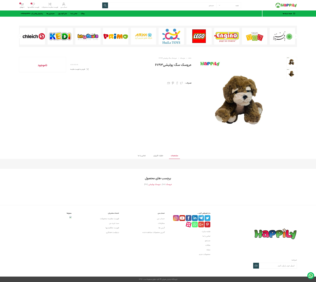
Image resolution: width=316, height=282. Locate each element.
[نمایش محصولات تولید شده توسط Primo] (143, 36)
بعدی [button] (20, 36)
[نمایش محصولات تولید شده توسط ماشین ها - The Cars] (32, 36)
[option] (282, 36)
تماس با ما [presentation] (142, 155)
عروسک (169, 184)
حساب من (63, 7)
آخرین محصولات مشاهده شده (153, 232)
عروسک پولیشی (154, 184)
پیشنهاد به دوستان (168, 83)
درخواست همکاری (112, 232)
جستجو (105, 5)
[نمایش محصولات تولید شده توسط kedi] (88, 36)
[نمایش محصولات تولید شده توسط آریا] (171, 36)
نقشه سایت (206, 231)
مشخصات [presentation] (174, 155)
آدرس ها (161, 228)
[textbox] (162, 5)
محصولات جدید (204, 254)
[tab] (174, 156)
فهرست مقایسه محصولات (50, 7)
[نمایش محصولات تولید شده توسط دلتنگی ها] (115, 36)
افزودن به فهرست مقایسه (77, 69)
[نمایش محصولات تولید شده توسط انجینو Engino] (254, 36)
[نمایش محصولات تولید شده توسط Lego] (226, 36)
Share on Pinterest (173, 83)
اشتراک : (188, 83)
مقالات (207, 245)
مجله (208, 250)
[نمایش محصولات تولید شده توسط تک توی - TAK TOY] (282, 36)
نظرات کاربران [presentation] (158, 155)
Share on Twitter (181, 83)
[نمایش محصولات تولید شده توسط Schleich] (60, 36)
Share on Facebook (177, 83)
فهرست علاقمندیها (112, 228)
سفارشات (161, 223)
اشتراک (256, 266)
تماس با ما (206, 236)
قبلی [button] (295, 36)
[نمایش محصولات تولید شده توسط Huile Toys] (199, 36)
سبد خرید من (114, 223)
